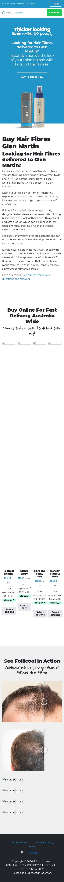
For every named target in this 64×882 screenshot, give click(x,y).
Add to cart (24, 606)
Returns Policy (19, 842)
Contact (32, 846)
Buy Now (54, 13)
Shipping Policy (44, 842)
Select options (9, 610)
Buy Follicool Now (32, 77)
